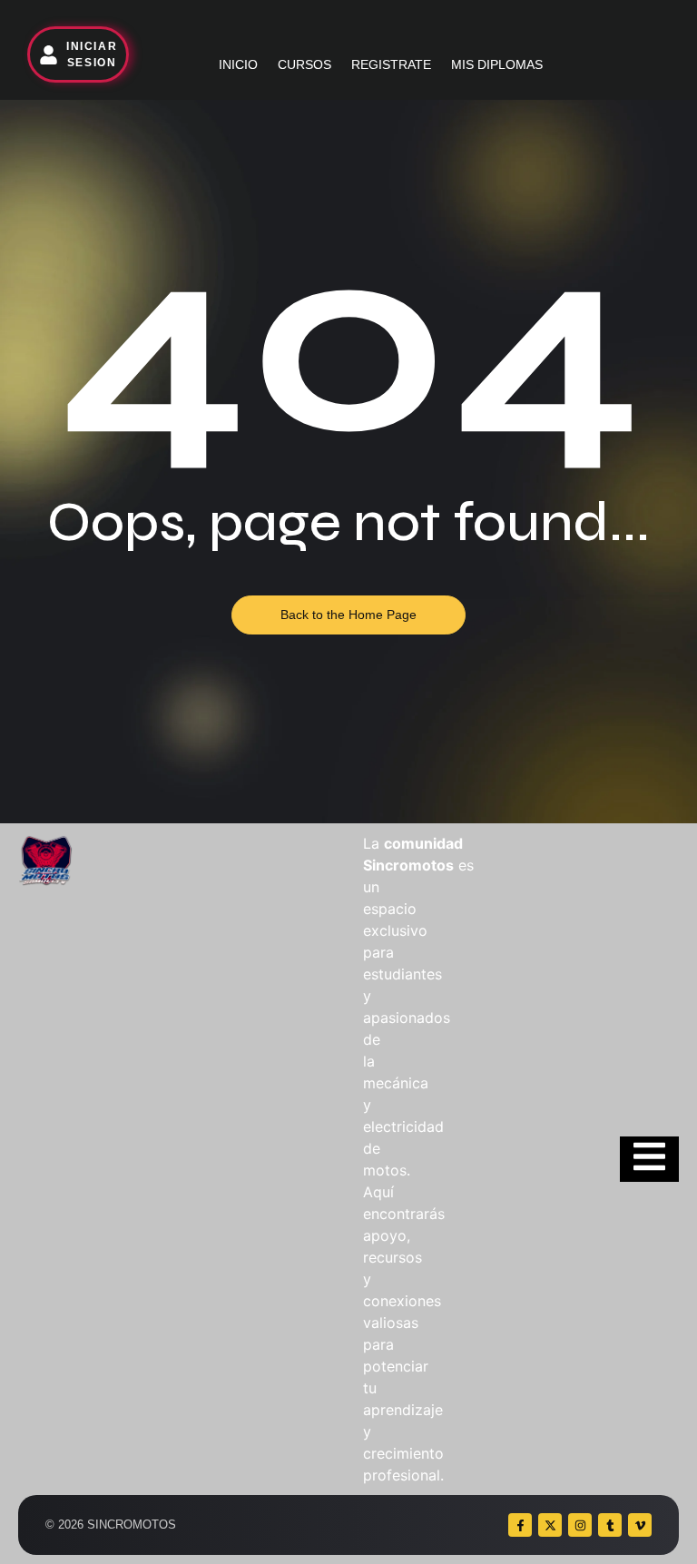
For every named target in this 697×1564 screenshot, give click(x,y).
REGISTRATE (391, 64)
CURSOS (304, 64)
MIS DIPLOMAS (497, 64)
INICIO (238, 64)
